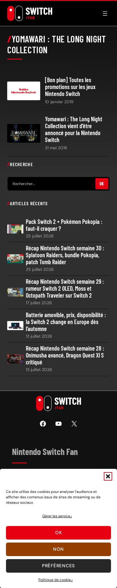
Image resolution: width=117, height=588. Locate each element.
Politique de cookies (55, 579)
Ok (58, 533)
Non (58, 549)
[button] (108, 476)
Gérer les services (57, 516)
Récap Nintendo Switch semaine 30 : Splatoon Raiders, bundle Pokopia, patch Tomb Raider (65, 255)
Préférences (58, 566)
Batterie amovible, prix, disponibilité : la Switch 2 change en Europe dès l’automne (66, 321)
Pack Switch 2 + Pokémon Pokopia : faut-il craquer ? (64, 225)
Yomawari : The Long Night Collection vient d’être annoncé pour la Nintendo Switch (73, 129)
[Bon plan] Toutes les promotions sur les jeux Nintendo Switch (70, 86)
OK (102, 183)
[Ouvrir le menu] (105, 13)
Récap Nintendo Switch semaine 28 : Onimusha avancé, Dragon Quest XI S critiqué (65, 355)
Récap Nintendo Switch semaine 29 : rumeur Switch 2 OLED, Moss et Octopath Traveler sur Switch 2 (65, 288)
